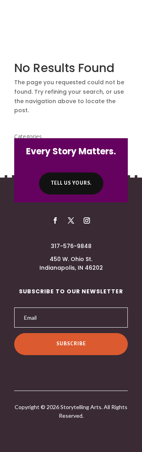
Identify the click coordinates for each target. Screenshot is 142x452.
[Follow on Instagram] (86, 220)
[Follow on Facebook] (55, 220)
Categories (28, 136)
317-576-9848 (71, 246)
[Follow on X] (71, 220)
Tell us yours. (71, 183)
